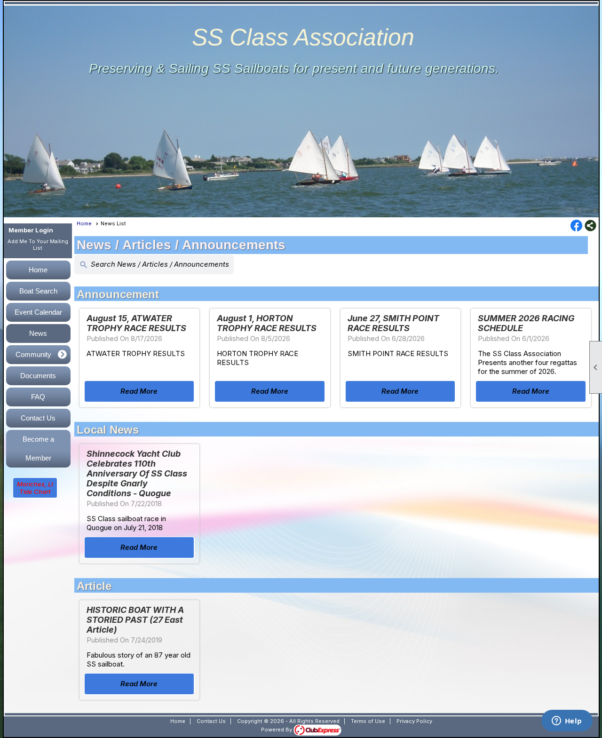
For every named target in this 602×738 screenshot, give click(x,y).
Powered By (277, 729)
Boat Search (38, 291)
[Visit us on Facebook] (576, 226)
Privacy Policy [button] (414, 721)
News (38, 333)
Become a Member (38, 448)
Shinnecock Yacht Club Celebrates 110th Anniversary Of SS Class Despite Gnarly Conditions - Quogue (137, 473)
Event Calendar (38, 312)
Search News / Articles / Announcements (154, 265)
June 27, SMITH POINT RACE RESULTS (393, 323)
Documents (38, 376)
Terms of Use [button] (368, 721)
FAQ (38, 397)
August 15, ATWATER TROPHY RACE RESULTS (136, 323)
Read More (139, 391)
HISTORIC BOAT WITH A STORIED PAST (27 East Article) (135, 620)
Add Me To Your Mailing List (38, 244)
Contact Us (38, 418)
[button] (38, 354)
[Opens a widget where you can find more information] (567, 721)
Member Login (30, 230)
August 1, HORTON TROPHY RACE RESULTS (267, 323)
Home (38, 270)
